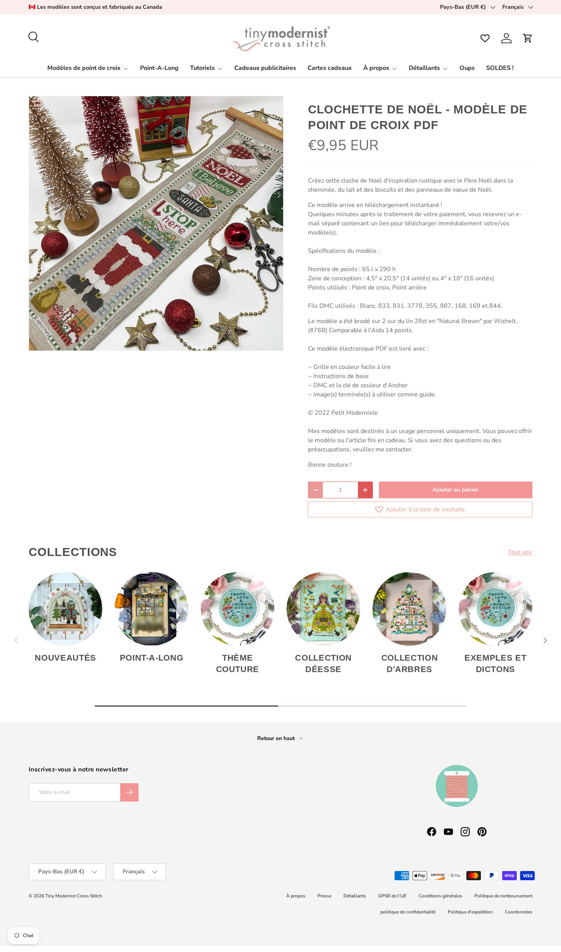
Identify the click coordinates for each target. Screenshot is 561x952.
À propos (376, 68)
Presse (324, 896)
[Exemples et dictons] (495, 609)
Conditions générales (440, 896)
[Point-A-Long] (151, 609)
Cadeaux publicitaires (265, 68)
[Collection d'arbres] (409, 609)
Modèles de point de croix (84, 68)
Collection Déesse (323, 663)
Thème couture (238, 663)
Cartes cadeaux (330, 68)
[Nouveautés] (65, 609)
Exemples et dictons (495, 663)
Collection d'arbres (409, 663)
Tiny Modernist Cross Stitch (73, 896)
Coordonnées (518, 912)
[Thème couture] (237, 609)
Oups (467, 68)
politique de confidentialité (407, 912)
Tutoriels (202, 68)
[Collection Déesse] (323, 609)
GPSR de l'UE (392, 896)
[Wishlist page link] (485, 38)
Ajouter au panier (455, 489)
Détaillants (424, 68)
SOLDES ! (500, 68)
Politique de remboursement (503, 896)
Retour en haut (276, 738)
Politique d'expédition (470, 912)
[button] (527, 38)
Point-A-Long (159, 68)
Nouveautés (65, 658)
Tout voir (520, 552)
